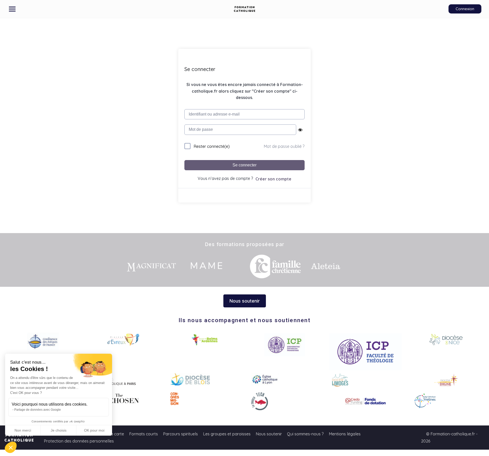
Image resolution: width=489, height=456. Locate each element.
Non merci (23, 430)
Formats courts (143, 433)
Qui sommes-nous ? (305, 433)
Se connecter (244, 165)
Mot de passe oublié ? (284, 146)
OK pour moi (94, 430)
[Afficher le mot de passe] (300, 129)
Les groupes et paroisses (227, 433)
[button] (11, 447)
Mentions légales (345, 433)
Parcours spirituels (180, 433)
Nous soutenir (269, 433)
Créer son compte (273, 178)
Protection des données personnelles (79, 441)
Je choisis (58, 430)
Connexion (465, 8)
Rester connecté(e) (212, 146)
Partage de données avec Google (37, 409)
